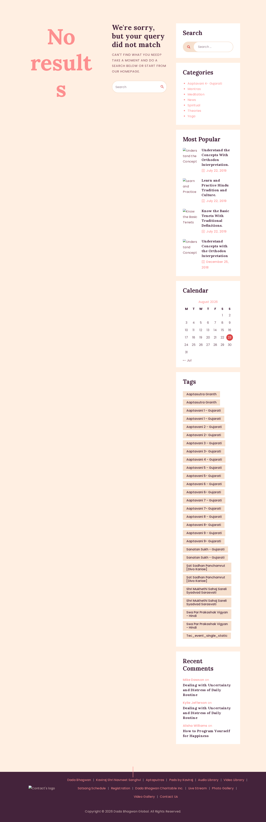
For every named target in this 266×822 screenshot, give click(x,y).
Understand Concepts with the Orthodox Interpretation (215, 248)
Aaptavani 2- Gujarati (203, 435)
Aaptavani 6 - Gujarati (204, 484)
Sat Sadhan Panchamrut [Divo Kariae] (205, 567)
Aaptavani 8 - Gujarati (204, 516)
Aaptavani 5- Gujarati (203, 476)
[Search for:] (213, 47)
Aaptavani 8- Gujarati (203, 525)
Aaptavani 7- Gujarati (203, 508)
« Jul (188, 360)
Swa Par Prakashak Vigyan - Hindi (207, 614)
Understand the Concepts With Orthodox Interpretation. (216, 157)
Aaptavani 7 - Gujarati (204, 500)
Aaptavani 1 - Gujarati (203, 410)
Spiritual (194, 105)
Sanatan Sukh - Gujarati (205, 549)
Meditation (196, 94)
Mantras (194, 89)
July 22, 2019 (216, 170)
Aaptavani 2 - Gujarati (204, 427)
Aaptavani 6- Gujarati (203, 492)
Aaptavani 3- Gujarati (203, 451)
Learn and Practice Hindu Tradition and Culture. (215, 187)
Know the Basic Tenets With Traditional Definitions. (215, 218)
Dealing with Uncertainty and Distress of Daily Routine (207, 690)
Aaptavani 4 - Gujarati (204, 459)
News (192, 100)
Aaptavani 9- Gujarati (203, 541)
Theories (194, 110)
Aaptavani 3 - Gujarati (204, 443)
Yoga (191, 116)
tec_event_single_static (206, 635)
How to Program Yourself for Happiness (206, 733)
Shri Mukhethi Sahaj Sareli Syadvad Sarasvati (206, 591)
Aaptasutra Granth (201, 394)
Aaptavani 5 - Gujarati (204, 467)
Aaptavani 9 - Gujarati (204, 533)
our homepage (125, 71)
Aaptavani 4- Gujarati (205, 83)
